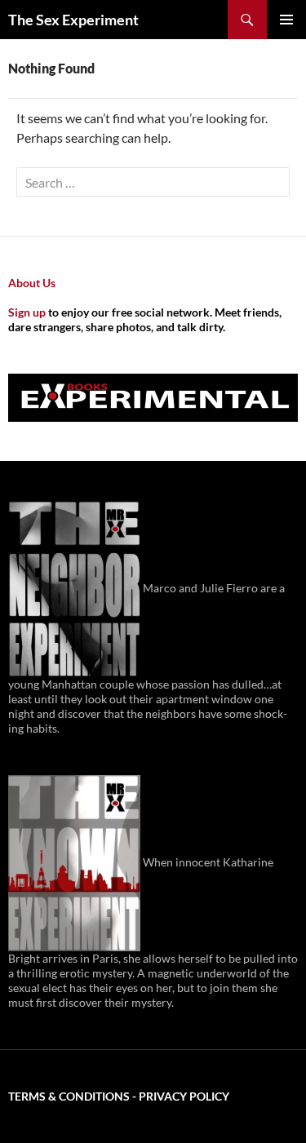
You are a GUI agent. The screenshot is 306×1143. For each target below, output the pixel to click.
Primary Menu (286, 19)
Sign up (27, 312)
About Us (31, 283)
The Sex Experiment (73, 20)
